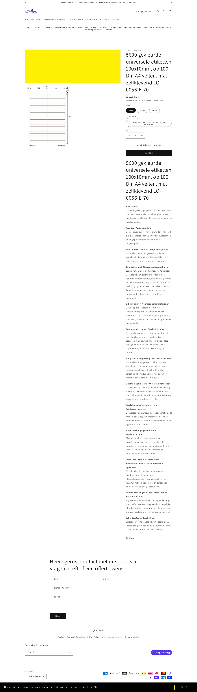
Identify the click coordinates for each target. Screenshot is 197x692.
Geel (131, 110)
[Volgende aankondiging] (171, 2)
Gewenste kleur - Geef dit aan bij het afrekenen (149, 123)
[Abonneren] (70, 652)
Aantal (128, 130)
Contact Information (76, 637)
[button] (32, 19)
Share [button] (131, 538)
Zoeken (61, 637)
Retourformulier (132, 637)
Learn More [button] (93, 687)
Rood (154, 110)
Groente (132, 116)
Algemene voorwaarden (112, 637)
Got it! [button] (184, 687)
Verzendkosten (131, 101)
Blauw (142, 110)
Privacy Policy (93, 637)
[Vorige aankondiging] (26, 2)
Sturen (58, 616)
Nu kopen (149, 152)
